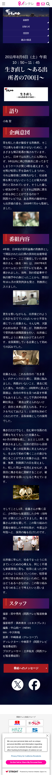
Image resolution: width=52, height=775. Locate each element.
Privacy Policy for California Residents (26, 756)
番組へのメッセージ (26, 668)
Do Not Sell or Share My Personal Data (26, 762)
